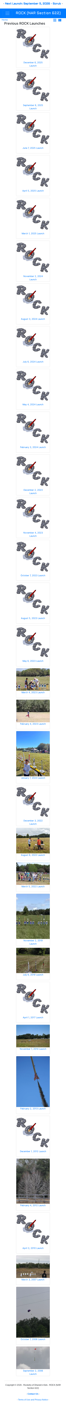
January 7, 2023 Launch (33, 778)
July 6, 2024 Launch (33, 361)
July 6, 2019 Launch (33, 974)
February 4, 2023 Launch (33, 724)
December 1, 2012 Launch (33, 1151)
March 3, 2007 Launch (33, 1279)
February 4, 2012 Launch (33, 1205)
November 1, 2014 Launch (33, 1049)
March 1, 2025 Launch (33, 233)
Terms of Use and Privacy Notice (33, 1400)
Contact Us (33, 1394)
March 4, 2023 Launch (33, 692)
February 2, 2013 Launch (33, 1108)
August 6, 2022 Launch (33, 855)
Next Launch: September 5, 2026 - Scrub (33, 3)
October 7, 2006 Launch (33, 1339)
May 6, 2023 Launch (33, 661)
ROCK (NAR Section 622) (38, 13)
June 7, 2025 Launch (33, 148)
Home (5, 19)
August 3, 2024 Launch (33, 319)
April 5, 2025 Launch (33, 190)
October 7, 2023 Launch (33, 575)
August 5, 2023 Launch (33, 618)
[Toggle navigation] (7, 13)
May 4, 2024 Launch (33, 404)
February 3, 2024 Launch (33, 447)
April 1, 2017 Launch (33, 1017)
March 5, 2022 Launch (33, 886)
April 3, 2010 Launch (33, 1248)
